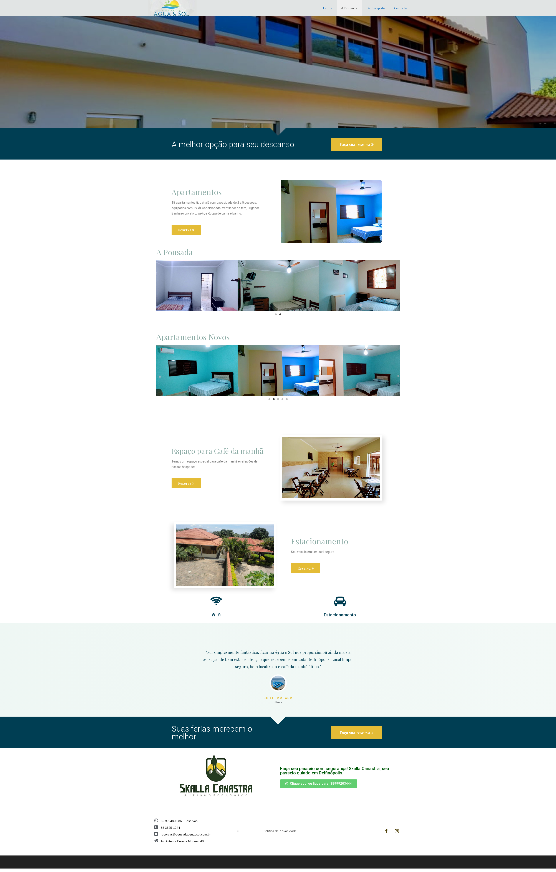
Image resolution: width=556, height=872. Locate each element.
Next (403, 285)
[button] (356, 144)
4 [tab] (282, 399)
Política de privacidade (280, 831)
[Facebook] (386, 831)
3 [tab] (278, 399)
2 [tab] (280, 314)
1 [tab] (276, 314)
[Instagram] (397, 831)
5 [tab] (287, 399)
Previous (153, 285)
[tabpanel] (197, 285)
